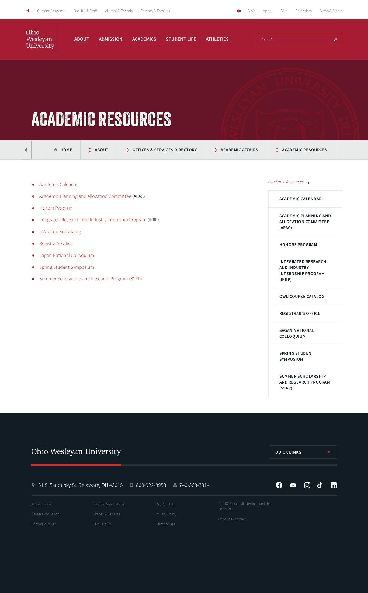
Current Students (51, 11)
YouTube (293, 485)
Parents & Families (155, 11)
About (81, 39)
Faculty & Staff (85, 11)
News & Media (331, 11)
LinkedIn (334, 485)
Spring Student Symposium (296, 356)
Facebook (279, 485)
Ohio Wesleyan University (42, 45)
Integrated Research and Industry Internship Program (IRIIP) (303, 270)
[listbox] (303, 452)
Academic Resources (304, 150)
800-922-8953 (151, 485)
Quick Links (288, 452)
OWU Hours (102, 524)
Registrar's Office (56, 243)
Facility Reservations (108, 504)
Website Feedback (232, 519)
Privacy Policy (166, 514)
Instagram (307, 485)
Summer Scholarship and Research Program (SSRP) (304, 382)
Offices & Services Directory (165, 150)
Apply (267, 11)
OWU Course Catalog (302, 296)
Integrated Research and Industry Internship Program (93, 219)
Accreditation (41, 504)
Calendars (304, 11)
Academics (144, 39)
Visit (251, 11)
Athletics (217, 39)
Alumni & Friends (119, 11)
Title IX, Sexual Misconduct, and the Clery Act (244, 506)
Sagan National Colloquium (296, 333)
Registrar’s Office (300, 313)
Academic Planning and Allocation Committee (85, 196)
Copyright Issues (43, 524)
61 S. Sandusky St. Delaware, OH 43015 (80, 485)
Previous (25, 149)
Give (283, 11)
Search (335, 39)
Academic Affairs (239, 150)
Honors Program (298, 245)
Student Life (181, 39)
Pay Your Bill (165, 504)
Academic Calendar (300, 199)
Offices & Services (106, 514)
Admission (111, 39)
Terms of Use (165, 524)
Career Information (45, 514)
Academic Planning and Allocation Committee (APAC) (305, 222)
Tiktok (320, 485)
